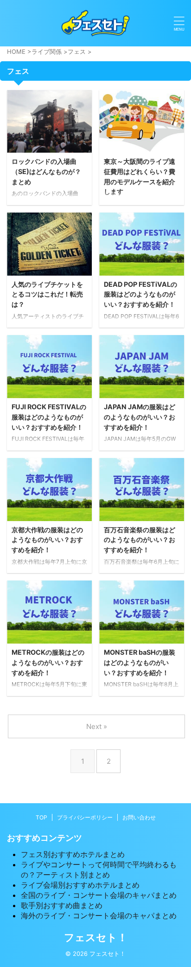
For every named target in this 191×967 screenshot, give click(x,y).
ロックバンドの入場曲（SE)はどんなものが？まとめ (46, 171)
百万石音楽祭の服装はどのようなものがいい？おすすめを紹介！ (139, 540)
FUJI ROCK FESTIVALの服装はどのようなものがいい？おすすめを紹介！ (49, 417)
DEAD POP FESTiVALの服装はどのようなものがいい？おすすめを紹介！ (140, 294)
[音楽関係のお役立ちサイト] (95, 23)
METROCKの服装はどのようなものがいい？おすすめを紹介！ (48, 662)
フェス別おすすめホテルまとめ (73, 854)
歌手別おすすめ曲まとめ (61, 905)
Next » (96, 726)
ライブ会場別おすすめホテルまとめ (80, 885)
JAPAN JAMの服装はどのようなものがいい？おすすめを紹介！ (139, 417)
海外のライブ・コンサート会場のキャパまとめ (99, 915)
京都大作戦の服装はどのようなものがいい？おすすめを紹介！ (47, 540)
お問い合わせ (139, 817)
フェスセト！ (95, 937)
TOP (41, 817)
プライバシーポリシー (85, 817)
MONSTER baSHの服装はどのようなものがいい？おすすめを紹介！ (139, 662)
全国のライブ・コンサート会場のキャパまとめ (99, 895)
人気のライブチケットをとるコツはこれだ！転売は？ (47, 294)
